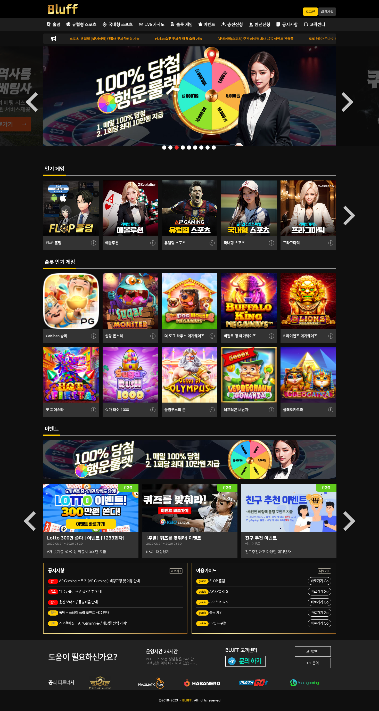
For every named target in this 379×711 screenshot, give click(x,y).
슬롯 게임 (263, 613)
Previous (31, 102)
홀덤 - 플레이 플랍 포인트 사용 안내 (80, 613)
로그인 (310, 11)
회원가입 (327, 11)
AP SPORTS (263, 592)
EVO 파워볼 (263, 623)
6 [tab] (195, 148)
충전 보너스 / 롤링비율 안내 (74, 602)
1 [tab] (164, 148)
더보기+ (176, 571)
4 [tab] (183, 148)
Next (347, 102)
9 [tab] (214, 148)
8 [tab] (208, 148)
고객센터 (312, 651)
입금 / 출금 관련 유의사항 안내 (76, 592)
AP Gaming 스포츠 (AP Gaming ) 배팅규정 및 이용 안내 (95, 581)
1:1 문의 (312, 663)
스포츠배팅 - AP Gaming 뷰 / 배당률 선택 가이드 (90, 623)
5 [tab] (189, 148)
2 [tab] (171, 148)
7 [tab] (201, 148)
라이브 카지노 (263, 602)
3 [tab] (177, 148)
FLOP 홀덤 (263, 581)
